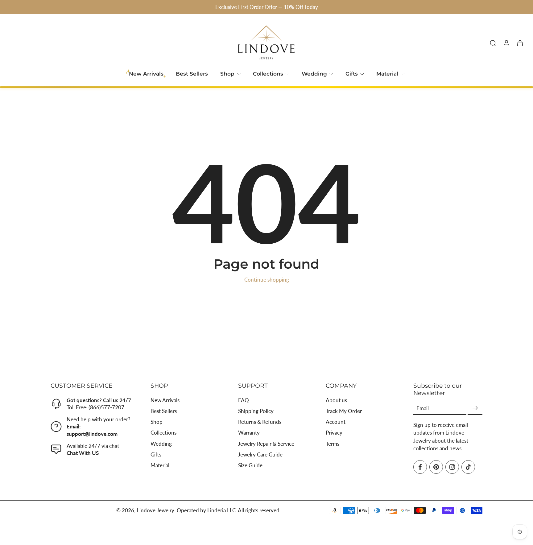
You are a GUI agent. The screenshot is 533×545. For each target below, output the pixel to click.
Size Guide (250, 465)
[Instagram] (452, 467)
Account (335, 422)
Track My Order (344, 411)
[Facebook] (420, 467)
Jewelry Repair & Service (266, 443)
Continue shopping (266, 279)
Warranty (249, 432)
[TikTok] (468, 467)
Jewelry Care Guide (260, 454)
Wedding (314, 74)
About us (336, 400)
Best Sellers (192, 74)
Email (422, 408)
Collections (268, 74)
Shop (227, 74)
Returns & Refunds (259, 422)
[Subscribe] (475, 408)
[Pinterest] (436, 467)
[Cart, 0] (520, 43)
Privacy (334, 432)
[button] (91, 385)
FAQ (243, 400)
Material (387, 74)
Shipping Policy (256, 411)
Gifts (351, 74)
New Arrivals (165, 400)
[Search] (493, 43)
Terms (332, 443)
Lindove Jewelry (155, 510)
